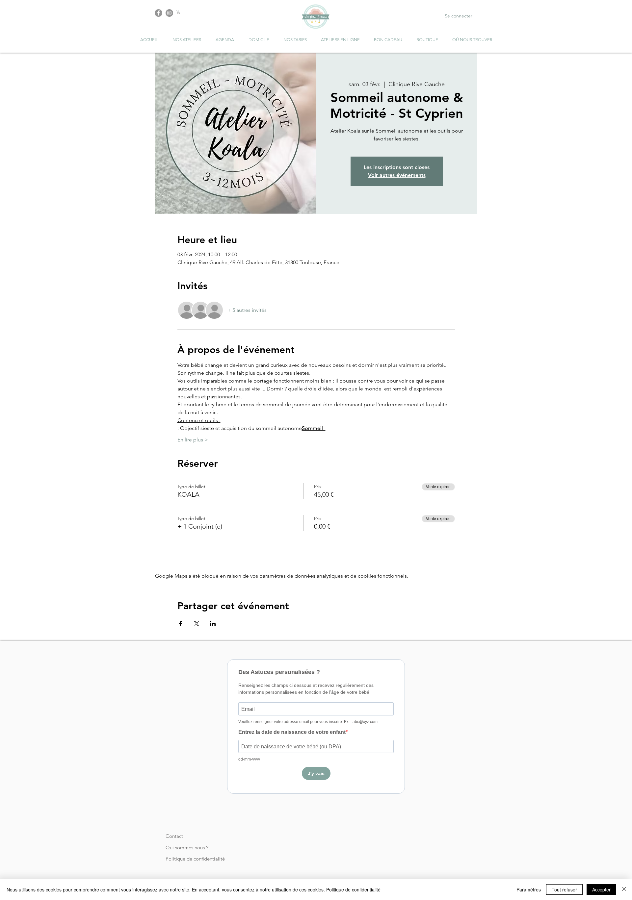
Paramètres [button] (528, 889)
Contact (174, 836)
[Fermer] (624, 889)
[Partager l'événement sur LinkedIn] (213, 623)
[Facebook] (158, 13)
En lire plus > (192, 440)
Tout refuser (564, 889)
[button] (178, 12)
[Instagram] (169, 13)
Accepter (601, 889)
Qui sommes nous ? (187, 847)
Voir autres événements (397, 175)
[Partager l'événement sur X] (197, 623)
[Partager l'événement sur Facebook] (180, 623)
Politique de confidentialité (195, 859)
